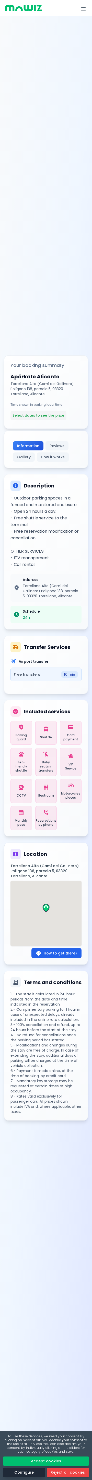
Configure (24, 1472)
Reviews (57, 445)
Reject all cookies (68, 1472)
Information (28, 445)
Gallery (24, 457)
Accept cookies (46, 1461)
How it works (53, 457)
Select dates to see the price (38, 415)
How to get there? (56, 953)
